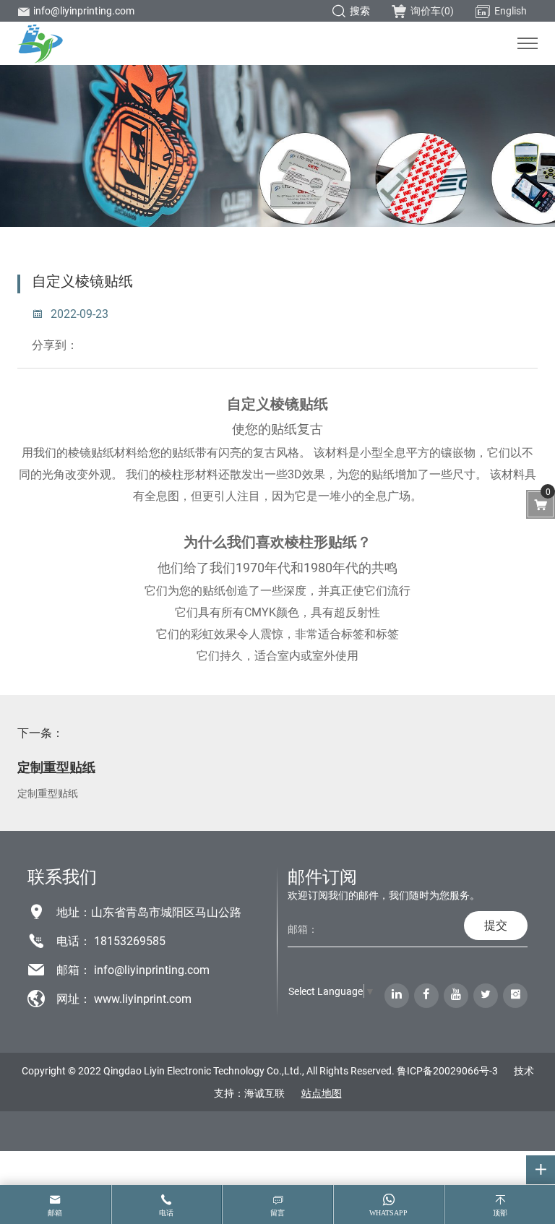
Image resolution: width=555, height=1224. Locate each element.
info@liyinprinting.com (83, 10)
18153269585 (129, 940)
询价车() (432, 10)
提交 (495, 924)
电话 (166, 1213)
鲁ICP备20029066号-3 (447, 1070)
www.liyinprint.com (143, 998)
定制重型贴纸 (56, 766)
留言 (277, 1213)
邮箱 (55, 1213)
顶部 (500, 1213)
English (510, 10)
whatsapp (388, 1213)
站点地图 (321, 1093)
